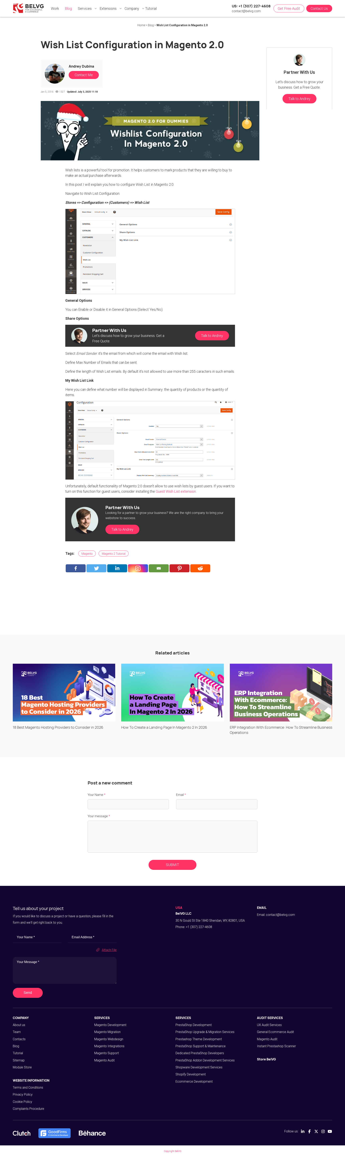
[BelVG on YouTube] (329, 1131)
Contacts (19, 1039)
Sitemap (19, 1060)
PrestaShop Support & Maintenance (200, 1046)
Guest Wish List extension (176, 491)
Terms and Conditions (28, 1087)
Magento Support (106, 1053)
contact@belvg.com (246, 11)
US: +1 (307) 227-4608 (251, 6)
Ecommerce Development (194, 1081)
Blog (16, 1046)
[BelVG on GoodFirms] (54, 1133)
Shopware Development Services (198, 1067)
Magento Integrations (109, 1046)
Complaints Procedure (28, 1109)
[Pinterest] (179, 568)
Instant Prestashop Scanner (276, 1046)
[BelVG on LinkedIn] (302, 1131)
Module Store (22, 1067)
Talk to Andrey (212, 336)
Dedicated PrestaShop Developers (199, 1053)
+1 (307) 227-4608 (199, 927)
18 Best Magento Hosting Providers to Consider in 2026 (58, 727)
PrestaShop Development (193, 1025)
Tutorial (18, 1053)
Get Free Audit (289, 8)
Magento (87, 553)
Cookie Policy (22, 1102)
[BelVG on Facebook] (309, 1131)
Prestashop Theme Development (198, 1039)
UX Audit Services (269, 1025)
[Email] (159, 568)
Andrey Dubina (81, 66)
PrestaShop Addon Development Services (205, 1060)
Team (17, 1032)
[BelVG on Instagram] (323, 1131)
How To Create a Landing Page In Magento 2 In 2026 (164, 727)
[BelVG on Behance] (92, 1133)
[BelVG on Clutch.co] (21, 1133)
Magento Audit (104, 1060)
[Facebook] (76, 568)
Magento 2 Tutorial (113, 553)
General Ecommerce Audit (275, 1032)
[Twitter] (96, 568)
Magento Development (110, 1025)
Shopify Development (190, 1074)
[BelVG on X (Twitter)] (316, 1131)
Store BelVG (266, 1059)
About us (19, 1025)
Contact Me (84, 75)
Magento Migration (107, 1032)
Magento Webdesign (108, 1039)
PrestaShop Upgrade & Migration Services (204, 1032)
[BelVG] (28, 8)
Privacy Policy (23, 1094)
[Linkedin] (117, 568)
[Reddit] (200, 568)
